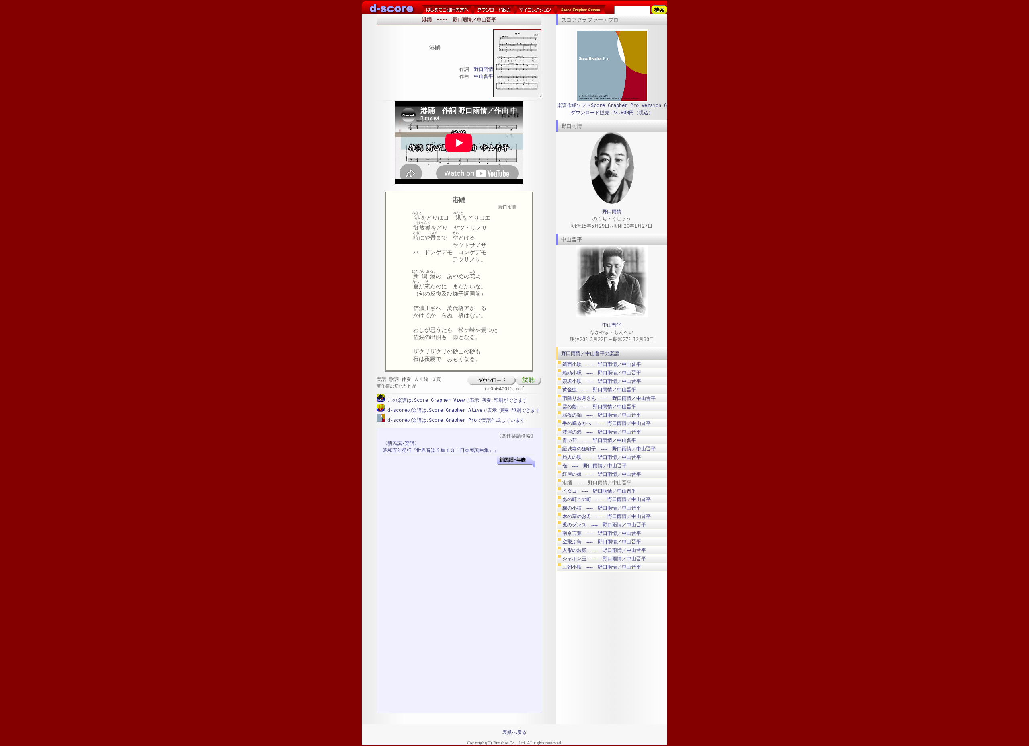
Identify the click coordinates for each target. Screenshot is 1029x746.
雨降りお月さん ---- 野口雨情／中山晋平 (609, 398)
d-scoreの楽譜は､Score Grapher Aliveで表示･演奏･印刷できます (462, 410)
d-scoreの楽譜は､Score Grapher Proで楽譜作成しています (455, 420)
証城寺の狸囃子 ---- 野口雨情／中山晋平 (609, 449)
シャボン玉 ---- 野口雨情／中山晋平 (604, 558)
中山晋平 (483, 76)
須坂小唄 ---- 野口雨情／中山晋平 (601, 381)
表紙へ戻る (514, 732)
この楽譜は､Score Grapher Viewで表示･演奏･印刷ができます (456, 400)
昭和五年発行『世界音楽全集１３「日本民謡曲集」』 (440, 450)
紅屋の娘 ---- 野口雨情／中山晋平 (601, 474)
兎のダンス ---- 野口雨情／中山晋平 (604, 525)
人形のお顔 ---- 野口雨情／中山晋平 (604, 550)
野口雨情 (483, 69)
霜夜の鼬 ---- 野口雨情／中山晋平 (601, 415)
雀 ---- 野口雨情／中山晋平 (594, 466)
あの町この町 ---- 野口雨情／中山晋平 (606, 499)
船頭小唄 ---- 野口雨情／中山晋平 (601, 373)
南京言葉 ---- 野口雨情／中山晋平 (601, 533)
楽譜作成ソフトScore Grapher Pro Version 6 (612, 105)
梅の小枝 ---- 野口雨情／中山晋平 (601, 508)
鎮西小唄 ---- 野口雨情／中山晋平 (601, 364)
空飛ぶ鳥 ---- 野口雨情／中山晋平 (601, 542)
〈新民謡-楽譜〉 (401, 443)
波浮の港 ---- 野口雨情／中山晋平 (601, 432)
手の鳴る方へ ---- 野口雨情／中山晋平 (606, 423)
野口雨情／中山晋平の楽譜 (590, 353)
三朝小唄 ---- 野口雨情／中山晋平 (601, 567)
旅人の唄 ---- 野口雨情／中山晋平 (601, 457)
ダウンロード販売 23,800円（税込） (612, 112)
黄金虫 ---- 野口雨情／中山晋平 (599, 390)
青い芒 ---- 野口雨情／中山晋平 (599, 440)
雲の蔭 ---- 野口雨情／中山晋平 (599, 406)
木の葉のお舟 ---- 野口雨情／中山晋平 (606, 516)
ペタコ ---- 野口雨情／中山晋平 (599, 491)
